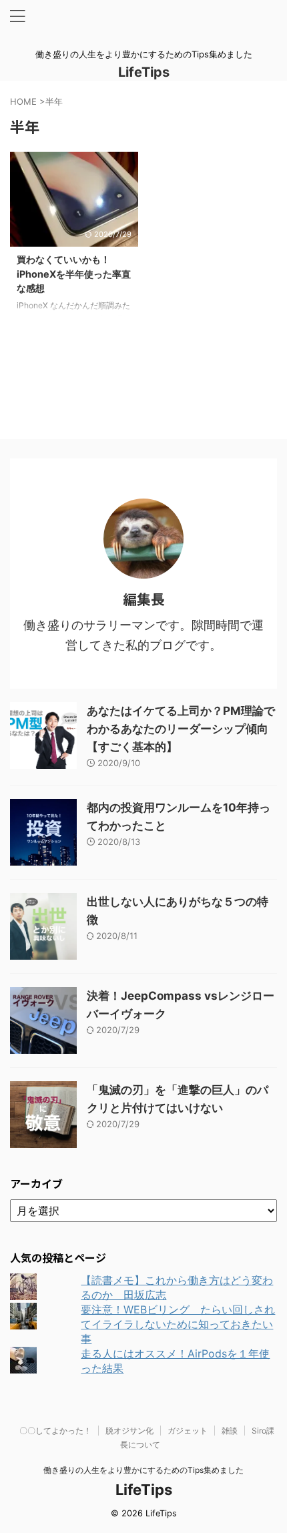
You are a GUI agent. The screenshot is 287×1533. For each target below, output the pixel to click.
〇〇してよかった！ (55, 1431)
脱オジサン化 (129, 1431)
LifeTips (150, 72)
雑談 (230, 1431)
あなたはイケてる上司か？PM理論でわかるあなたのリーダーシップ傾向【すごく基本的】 (181, 728)
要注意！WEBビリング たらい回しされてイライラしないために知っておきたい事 (178, 1324)
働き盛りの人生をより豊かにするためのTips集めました (143, 1470)
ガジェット (188, 1431)
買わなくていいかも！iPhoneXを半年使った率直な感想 (74, 274)
